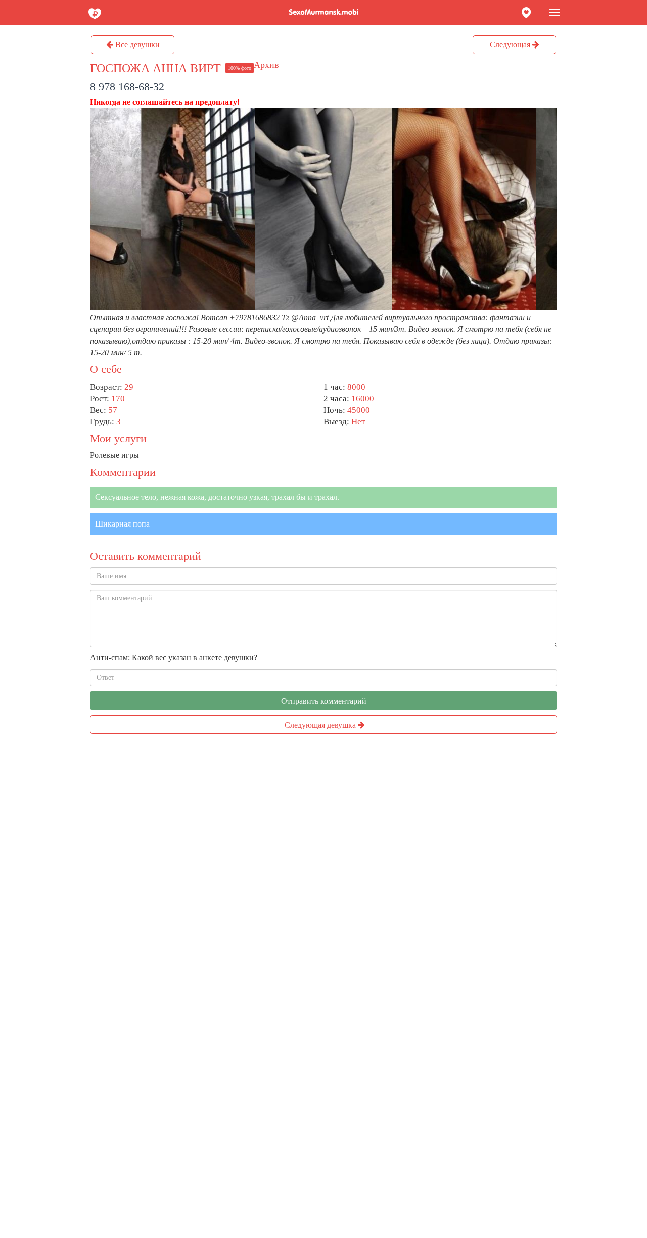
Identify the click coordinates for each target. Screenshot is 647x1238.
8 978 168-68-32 (127, 86)
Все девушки (136, 44)
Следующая (511, 44)
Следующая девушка (321, 725)
